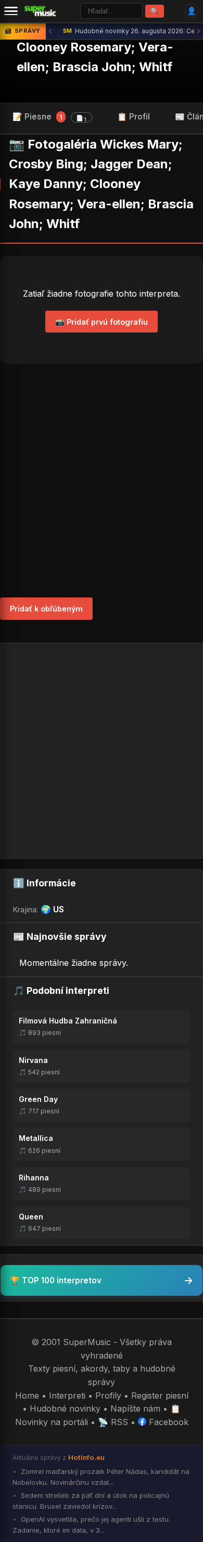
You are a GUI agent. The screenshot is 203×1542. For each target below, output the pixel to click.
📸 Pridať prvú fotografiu (101, 321)
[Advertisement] (101, 480)
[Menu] (11, 11)
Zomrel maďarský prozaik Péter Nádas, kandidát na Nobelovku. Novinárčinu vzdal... (100, 1476)
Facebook (167, 1422)
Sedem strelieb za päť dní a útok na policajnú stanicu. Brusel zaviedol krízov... (90, 1500)
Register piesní (159, 1395)
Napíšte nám (135, 1408)
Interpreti (67, 1395)
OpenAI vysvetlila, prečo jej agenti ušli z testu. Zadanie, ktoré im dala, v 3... (91, 1524)
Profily (108, 1395)
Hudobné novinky (65, 1408)
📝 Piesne (49, 117)
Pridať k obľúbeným (46, 608)
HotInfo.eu (86, 1457)
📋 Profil (133, 117)
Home (27, 1395)
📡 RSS (113, 1422)
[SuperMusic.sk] (40, 11)
